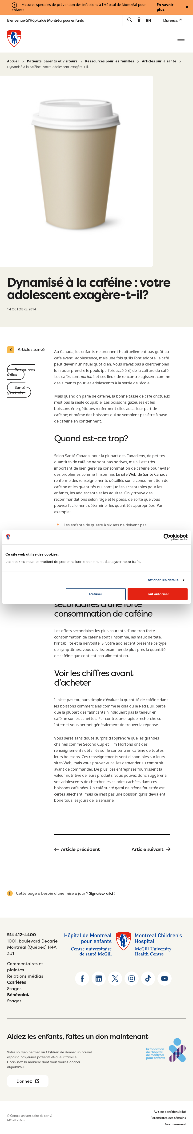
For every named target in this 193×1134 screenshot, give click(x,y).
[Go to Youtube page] (164, 978)
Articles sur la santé (159, 61)
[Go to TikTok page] (148, 978)
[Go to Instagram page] (132, 978)
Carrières (16, 982)
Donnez (170, 20)
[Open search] (129, 20)
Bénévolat (18, 995)
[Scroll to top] (181, 1101)
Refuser (95, 594)
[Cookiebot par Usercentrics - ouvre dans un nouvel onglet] (167, 537)
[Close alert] (187, 7)
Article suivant (148, 849)
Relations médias (25, 976)
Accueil (13, 61)
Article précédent (80, 849)
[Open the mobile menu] (181, 39)
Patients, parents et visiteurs (52, 61)
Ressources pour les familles (109, 61)
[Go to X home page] (115, 978)
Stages (14, 989)
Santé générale (16, 390)
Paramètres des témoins (168, 1118)
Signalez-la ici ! (102, 893)
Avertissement (175, 1124)
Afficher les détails (163, 580)
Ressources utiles (21, 372)
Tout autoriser (157, 594)
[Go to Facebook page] (82, 978)
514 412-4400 (21, 935)
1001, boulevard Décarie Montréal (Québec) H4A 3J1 (32, 947)
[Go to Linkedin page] (99, 978)
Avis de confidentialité (170, 1112)
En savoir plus (165, 7)
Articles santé (31, 349)
